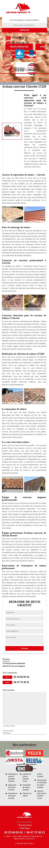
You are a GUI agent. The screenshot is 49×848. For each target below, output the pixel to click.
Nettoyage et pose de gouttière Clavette (13, 777)
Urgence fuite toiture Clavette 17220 (41, 794)
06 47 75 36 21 (20, 43)
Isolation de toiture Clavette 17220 (27, 777)
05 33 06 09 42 (20, 38)
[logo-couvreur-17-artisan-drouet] (18, 8)
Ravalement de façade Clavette (12, 796)
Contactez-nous (24, 843)
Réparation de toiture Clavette (12, 787)
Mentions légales (24, 839)
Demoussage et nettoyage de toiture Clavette (42, 783)
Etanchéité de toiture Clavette (27, 787)
